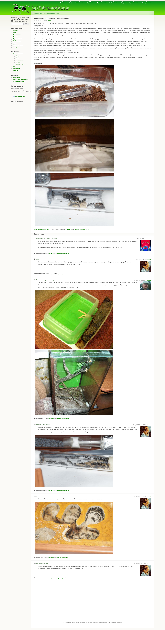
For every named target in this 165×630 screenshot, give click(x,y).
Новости (16, 70)
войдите (69, 229)
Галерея (62, 2)
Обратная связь (133, 2)
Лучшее (18, 62)
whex (149, 239)
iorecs (49, 20)
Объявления (20, 64)
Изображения (20, 60)
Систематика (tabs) (19, 81)
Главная (36, 13)
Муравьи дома (101, 2)
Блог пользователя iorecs (51, 13)
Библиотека (113, 2)
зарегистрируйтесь (81, 229)
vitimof (149, 280)
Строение (90, 2)
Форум (123, 2)
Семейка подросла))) (43, 424)
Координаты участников (20, 79)
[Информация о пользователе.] (145, 251)
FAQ (70, 2)
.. (36, 496)
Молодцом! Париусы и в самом (46, 238)
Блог (17, 58)
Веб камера (16, 77)
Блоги (41, 13)
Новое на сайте (18, 54)
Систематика (79, 2)
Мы (14, 66)
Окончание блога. (42, 563)
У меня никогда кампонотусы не (47, 280)
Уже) (37, 259)
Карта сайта (16, 68)
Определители (146, 2)
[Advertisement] (92, 599)
